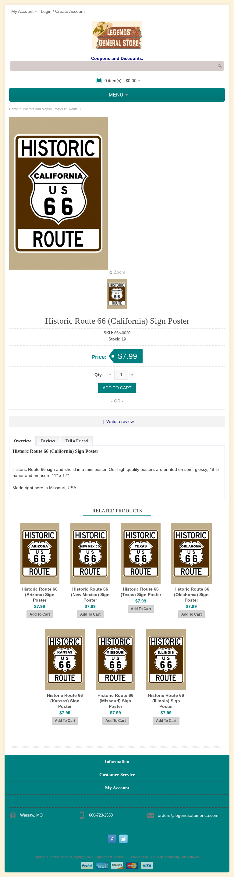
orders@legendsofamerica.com (188, 815)
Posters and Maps (36, 109)
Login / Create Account (63, 11)
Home (13, 109)
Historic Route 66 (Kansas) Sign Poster (65, 701)
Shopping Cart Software (182, 857)
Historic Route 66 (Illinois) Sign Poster (166, 701)
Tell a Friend (77, 440)
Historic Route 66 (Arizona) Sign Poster (40, 594)
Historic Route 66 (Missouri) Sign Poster (115, 701)
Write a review (120, 421)
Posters (59, 109)
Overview (22, 440)
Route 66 (75, 109)
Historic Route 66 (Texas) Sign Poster (141, 592)
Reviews (48, 440)
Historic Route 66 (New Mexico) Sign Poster (90, 594)
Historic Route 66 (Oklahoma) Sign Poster (191, 594)
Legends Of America (109, 857)
